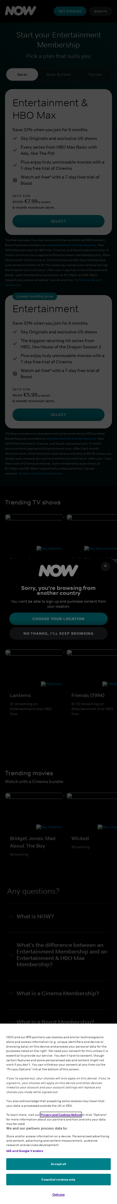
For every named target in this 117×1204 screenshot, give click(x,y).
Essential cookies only (58, 1179)
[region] (58, 1114)
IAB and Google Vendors (24, 1151)
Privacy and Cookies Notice (61, 1114)
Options (58, 1194)
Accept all (58, 1164)
